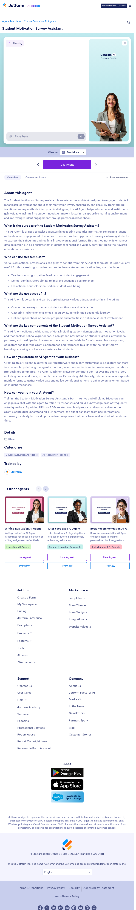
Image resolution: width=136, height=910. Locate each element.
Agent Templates (11, 21)
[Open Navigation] (130, 6)
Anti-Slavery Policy (67, 896)
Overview (12, 177)
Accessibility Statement (98, 888)
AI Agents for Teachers (55, 454)
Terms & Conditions (30, 888)
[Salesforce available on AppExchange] (67, 796)
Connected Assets (36, 177)
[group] (24, 535)
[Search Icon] (128, 22)
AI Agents (33, 5)
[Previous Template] (38, 164)
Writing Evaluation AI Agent (23, 528)
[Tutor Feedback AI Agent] (67, 509)
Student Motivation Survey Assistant (32, 28)
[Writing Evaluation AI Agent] (24, 509)
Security (74, 888)
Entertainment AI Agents (106, 547)
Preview (24, 566)
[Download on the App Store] (67, 784)
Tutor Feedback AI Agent (63, 528)
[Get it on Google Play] (67, 773)
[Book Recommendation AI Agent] (109, 509)
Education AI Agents (17, 547)
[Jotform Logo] (13, 5)
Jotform (16, 472)
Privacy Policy (56, 888)
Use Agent (67, 164)
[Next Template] (96, 164)
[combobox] (73, 152)
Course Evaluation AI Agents (40, 21)
